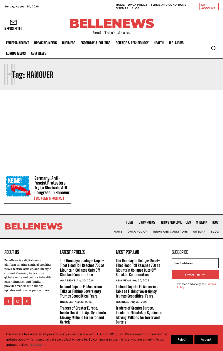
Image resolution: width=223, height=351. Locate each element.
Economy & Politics (49, 198)
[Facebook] (8, 301)
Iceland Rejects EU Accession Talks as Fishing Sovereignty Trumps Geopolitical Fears (81, 291)
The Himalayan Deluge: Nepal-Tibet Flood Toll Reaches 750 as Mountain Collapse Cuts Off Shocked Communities (82, 267)
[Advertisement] (111, 131)
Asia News (67, 280)
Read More (37, 344)
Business (66, 301)
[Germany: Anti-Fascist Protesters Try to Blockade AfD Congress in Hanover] (17, 186)
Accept (206, 339)
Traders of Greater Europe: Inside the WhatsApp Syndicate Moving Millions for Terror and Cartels (83, 315)
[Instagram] (17, 301)
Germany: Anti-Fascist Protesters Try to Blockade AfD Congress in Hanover (51, 185)
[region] (111, 338)
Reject (181, 339)
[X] (27, 301)
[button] (213, 48)
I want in (192, 274)
